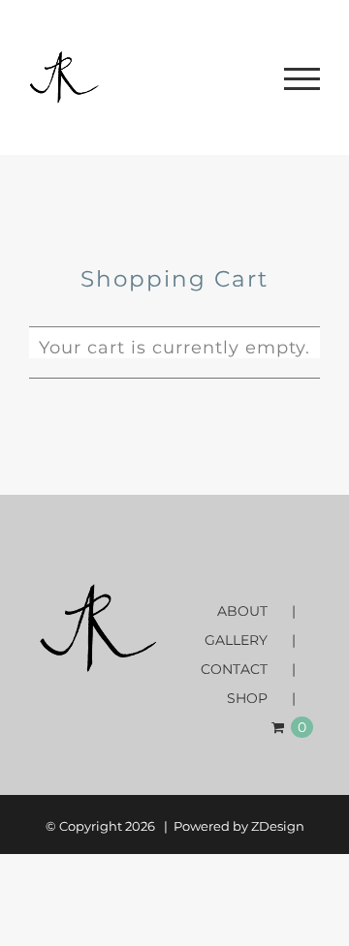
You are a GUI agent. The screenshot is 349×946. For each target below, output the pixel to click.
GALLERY (236, 640)
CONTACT (234, 669)
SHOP (247, 698)
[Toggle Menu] (302, 79)
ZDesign (277, 826)
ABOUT (242, 611)
